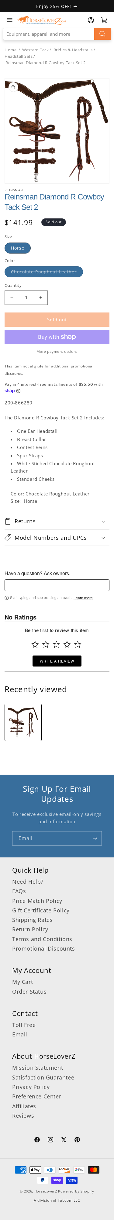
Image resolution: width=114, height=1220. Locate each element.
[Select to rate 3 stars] (56, 644)
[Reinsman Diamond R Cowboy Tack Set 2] (23, 722)
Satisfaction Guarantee (43, 1077)
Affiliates (24, 1106)
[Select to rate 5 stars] (77, 644)
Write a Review (57, 660)
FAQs (19, 891)
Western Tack (35, 50)
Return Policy (30, 929)
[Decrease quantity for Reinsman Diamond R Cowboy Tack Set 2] (12, 297)
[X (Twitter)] (64, 1140)
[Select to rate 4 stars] (67, 644)
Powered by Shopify (76, 1191)
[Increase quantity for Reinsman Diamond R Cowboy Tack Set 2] (40, 297)
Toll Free (24, 1024)
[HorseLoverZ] (41, 20)
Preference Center (36, 1096)
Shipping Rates (32, 919)
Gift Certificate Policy (41, 910)
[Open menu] (9, 20)
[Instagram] (50, 1140)
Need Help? (27, 881)
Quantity (13, 285)
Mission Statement (37, 1067)
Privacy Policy (31, 1086)
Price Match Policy (37, 900)
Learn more (83, 597)
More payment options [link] (57, 351)
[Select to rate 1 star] (35, 644)
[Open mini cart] (104, 20)
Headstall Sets (19, 56)
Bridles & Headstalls (73, 50)
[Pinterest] (77, 1140)
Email (19, 1034)
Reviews (23, 1115)
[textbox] (57, 585)
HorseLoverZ (45, 1191)
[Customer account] (91, 20)
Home (10, 50)
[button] (57, 521)
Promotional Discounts (43, 948)
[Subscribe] (95, 838)
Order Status (29, 991)
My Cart (22, 981)
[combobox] (57, 34)
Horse (17, 248)
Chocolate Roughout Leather (44, 272)
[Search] (102, 34)
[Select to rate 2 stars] (45, 644)
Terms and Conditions (42, 939)
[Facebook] (37, 1140)
